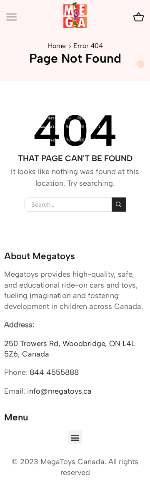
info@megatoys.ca (59, 391)
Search (119, 204)
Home (57, 46)
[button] (75, 437)
